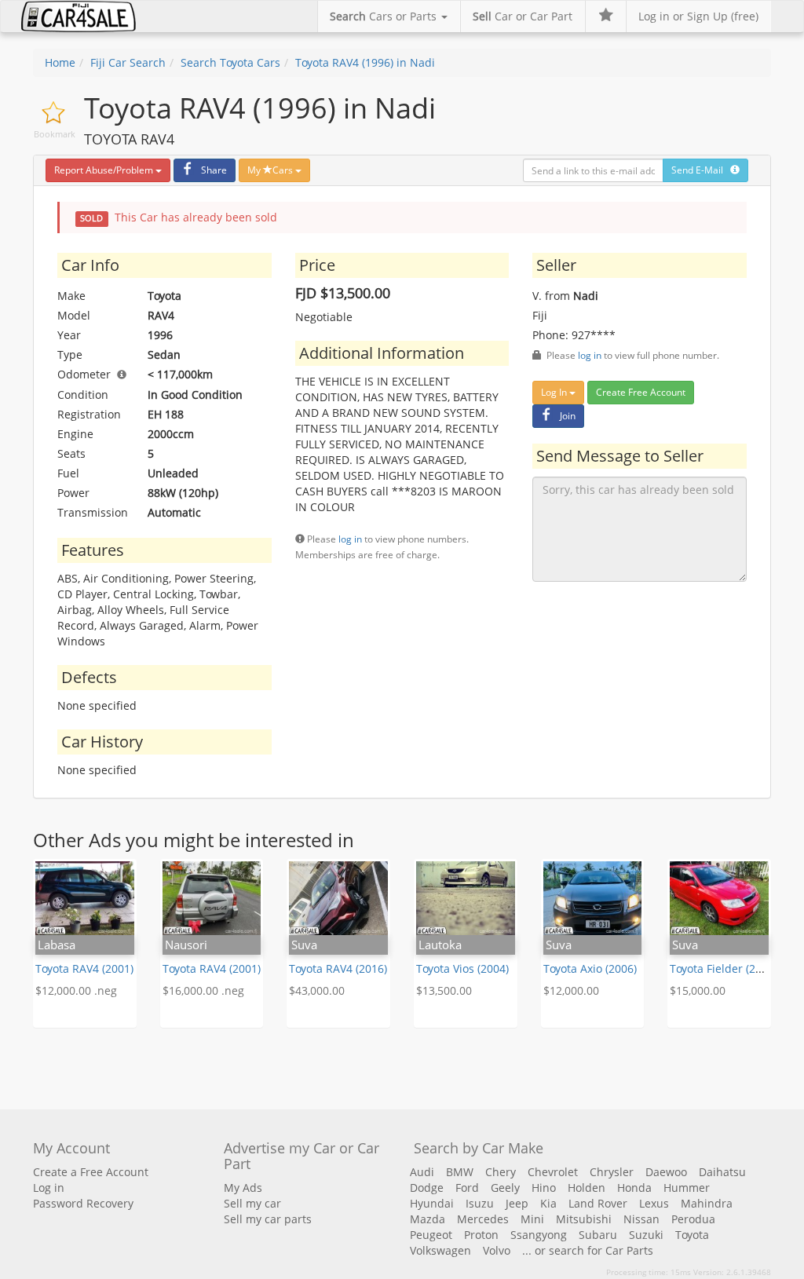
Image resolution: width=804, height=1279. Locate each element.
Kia (548, 1203)
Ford (467, 1187)
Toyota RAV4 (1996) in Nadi (365, 62)
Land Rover (597, 1203)
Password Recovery (83, 1203)
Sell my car (252, 1203)
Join (568, 415)
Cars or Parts (385, 16)
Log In (555, 392)
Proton (481, 1234)
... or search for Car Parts (587, 1250)
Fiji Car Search (128, 62)
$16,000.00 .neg (203, 990)
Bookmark (54, 134)
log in (350, 538)
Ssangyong (538, 1234)
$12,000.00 (571, 990)
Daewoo (666, 1171)
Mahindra (707, 1203)
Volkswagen (440, 1250)
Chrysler (612, 1171)
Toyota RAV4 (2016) (338, 968)
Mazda (427, 1218)
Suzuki (646, 1234)
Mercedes (483, 1218)
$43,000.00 (317, 990)
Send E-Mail (700, 170)
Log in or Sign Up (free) (698, 16)
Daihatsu (722, 1171)
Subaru (598, 1234)
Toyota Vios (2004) (462, 968)
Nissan (641, 1218)
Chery (500, 1171)
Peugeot (431, 1234)
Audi (422, 1171)
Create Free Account (640, 392)
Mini (532, 1218)
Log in (48, 1187)
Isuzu (480, 1203)
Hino (544, 1187)
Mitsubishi (584, 1218)
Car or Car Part (522, 16)
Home (60, 62)
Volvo (496, 1250)
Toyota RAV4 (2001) (84, 968)
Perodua (693, 1218)
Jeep (517, 1203)
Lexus (654, 1203)
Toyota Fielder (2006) (723, 968)
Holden (586, 1187)
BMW (459, 1171)
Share (214, 170)
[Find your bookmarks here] (605, 16)
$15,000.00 (697, 990)
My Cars (271, 170)
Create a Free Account (90, 1171)
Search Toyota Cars (230, 62)
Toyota (692, 1234)
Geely (505, 1187)
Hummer (686, 1187)
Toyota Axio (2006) (590, 968)
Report (103, 170)
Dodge (427, 1187)
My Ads (243, 1187)
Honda (634, 1187)
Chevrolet (553, 1171)
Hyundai (432, 1203)
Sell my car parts (268, 1218)
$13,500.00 (444, 990)
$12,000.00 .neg (76, 990)
